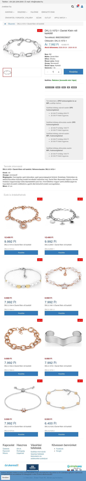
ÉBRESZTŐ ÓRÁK (48, 12)
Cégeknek (20, 453)
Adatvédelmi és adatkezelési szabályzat (39, 457)
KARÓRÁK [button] (9, 12)
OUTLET (48, 18)
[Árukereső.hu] (11, 466)
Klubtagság (21, 451)
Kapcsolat (6, 451)
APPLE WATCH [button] (60, 18)
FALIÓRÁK (34, 12)
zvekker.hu (6, 6)
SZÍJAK (38, 18)
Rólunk (5, 453)
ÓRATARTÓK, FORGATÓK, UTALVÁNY (19, 18)
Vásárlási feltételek (37, 454)
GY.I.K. (19, 448)
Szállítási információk (38, 452)
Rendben (5, 477)
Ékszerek (11, 24)
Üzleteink (6, 448)
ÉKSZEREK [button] (22, 12)
